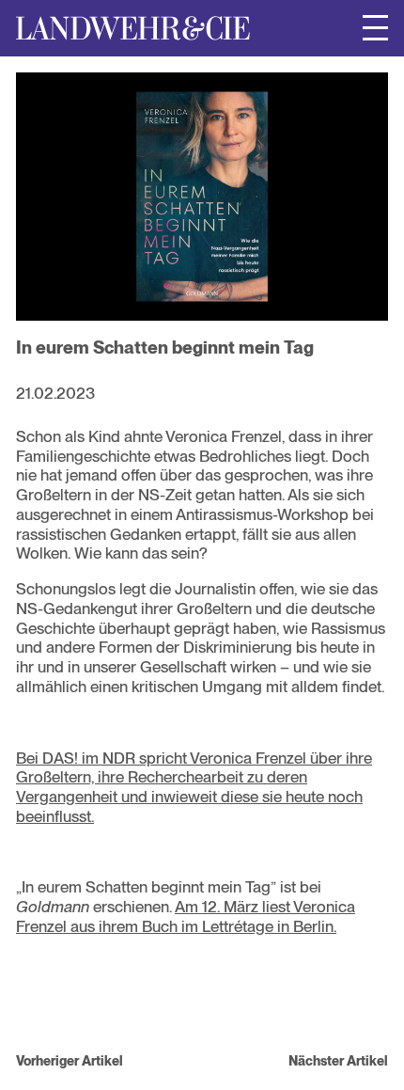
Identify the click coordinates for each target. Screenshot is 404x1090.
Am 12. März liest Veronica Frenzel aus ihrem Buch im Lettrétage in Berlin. (185, 916)
